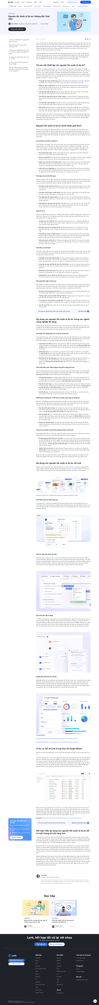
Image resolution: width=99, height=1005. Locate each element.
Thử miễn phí (41, 944)
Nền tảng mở (60, 984)
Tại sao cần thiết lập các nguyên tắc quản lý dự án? (19, 40)
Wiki (58, 979)
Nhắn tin (59, 960)
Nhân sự (37, 974)
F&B (36, 963)
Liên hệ (78, 969)
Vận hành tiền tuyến (39, 984)
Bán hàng (37, 976)
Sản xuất (37, 966)
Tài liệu (58, 963)
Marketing (37, 982)
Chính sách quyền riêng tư (82, 979)
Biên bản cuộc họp (61, 971)
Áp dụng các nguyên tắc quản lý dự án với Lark (19, 57)
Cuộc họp (59, 966)
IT (35, 979)
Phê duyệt (59, 976)
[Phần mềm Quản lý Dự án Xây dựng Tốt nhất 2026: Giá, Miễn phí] (63, 915)
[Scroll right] (89, 6)
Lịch (58, 974)
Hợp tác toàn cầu (39, 992)
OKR (58, 982)
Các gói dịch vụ (60, 993)
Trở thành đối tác (80, 960)
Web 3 (37, 971)
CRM (36, 987)
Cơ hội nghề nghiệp (80, 958)
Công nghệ (37, 958)
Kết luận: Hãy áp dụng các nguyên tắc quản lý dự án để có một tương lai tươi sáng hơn (18, 69)
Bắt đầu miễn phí (16, 837)
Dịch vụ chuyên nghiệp (40, 968)
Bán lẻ (36, 960)
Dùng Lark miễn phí (17, 29)
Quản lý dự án (38, 990)
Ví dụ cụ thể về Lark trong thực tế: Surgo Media (18, 63)
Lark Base (59, 958)
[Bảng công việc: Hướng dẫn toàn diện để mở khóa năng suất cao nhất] (35, 915)
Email (58, 968)
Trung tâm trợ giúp (80, 971)
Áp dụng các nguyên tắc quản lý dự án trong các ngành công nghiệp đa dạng (19, 51)
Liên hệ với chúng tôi (56, 944)
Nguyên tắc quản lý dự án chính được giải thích (18, 45)
